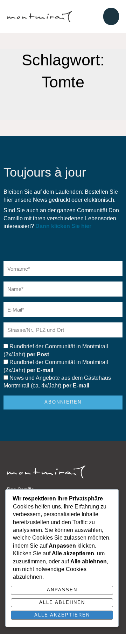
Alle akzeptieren (62, 615)
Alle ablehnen (62, 602)
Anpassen (62, 589)
